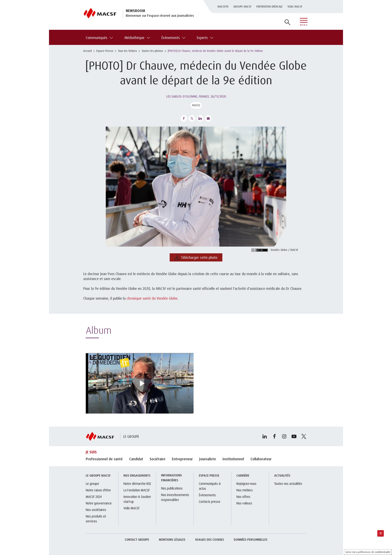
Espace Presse (104, 50)
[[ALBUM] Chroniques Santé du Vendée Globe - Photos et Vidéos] (140, 383)
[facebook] (274, 436)
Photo (196, 105)
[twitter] (303, 436)
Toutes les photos (152, 50)
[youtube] (294, 436)
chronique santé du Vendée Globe (152, 298)
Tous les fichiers (127, 50)
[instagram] (284, 436)
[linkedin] (264, 436)
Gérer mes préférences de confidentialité (368, 552)
